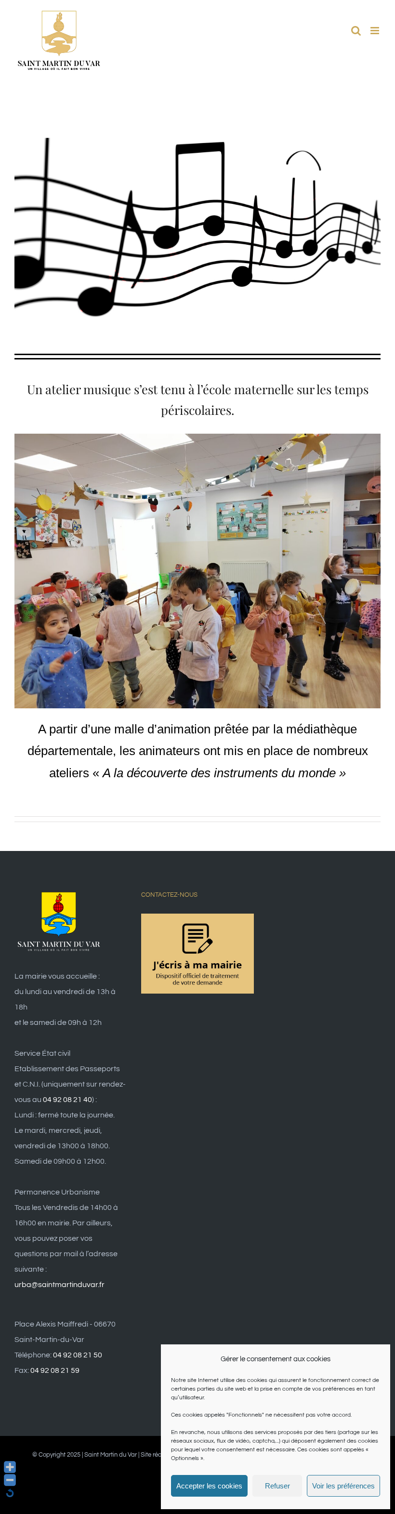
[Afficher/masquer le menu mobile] (375, 31)
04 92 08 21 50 (77, 1355)
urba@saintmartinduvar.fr (59, 1284)
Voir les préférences (343, 1486)
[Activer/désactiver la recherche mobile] (356, 31)
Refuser (277, 1486)
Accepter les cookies (209, 1486)
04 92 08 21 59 (54, 1370)
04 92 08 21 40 (67, 1099)
